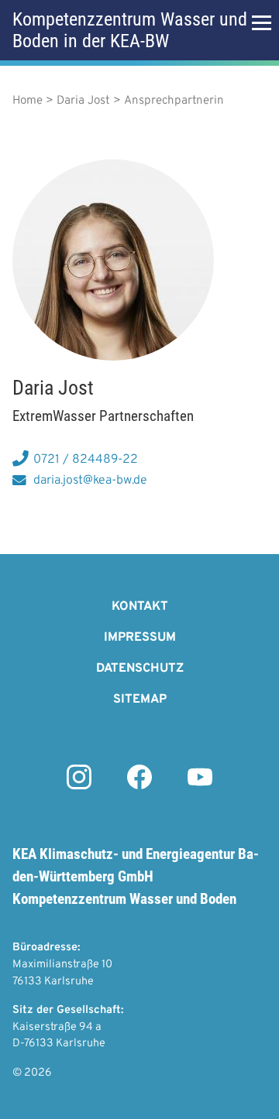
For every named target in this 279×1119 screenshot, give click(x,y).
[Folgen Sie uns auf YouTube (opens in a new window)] (200, 786)
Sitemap (140, 699)
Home (27, 101)
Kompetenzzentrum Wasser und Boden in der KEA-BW (129, 30)
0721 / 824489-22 (85, 459)
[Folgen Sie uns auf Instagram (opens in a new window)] (79, 786)
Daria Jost (83, 101)
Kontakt (140, 606)
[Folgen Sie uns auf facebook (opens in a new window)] (139, 786)
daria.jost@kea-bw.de (90, 480)
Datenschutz (140, 668)
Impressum (140, 637)
